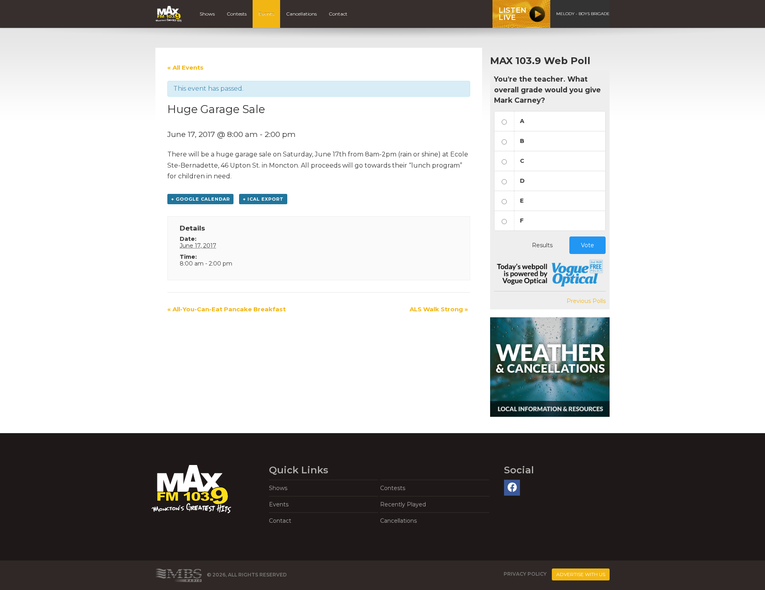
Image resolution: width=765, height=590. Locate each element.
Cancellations (301, 14)
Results (542, 245)
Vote (587, 245)
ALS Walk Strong (439, 309)
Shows (207, 14)
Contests (237, 14)
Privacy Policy (525, 574)
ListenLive (512, 14)
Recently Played (403, 504)
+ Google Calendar (200, 199)
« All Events (185, 67)
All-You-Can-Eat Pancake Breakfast (226, 309)
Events (266, 14)
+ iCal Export (263, 199)
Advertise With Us (580, 574)
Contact (338, 14)
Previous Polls (586, 301)
